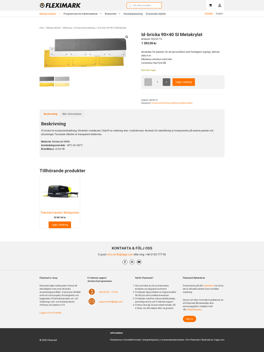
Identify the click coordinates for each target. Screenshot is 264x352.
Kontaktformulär (132, 339)
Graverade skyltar (156, 13)
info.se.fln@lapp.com (120, 254)
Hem (42, 27)
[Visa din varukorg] (210, 5)
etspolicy (154, 339)
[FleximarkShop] (60, 5)
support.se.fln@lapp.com (111, 301)
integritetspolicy (194, 309)
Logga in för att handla (50, 312)
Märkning (67, 27)
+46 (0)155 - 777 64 (108, 292)
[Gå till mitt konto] (219, 5)
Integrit (146, 339)
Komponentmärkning (84, 27)
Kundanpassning (133, 13)
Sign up (189, 319)
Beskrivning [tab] (50, 113)
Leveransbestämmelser (172, 339)
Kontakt (209, 13)
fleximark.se (207, 339)
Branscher (111, 13)
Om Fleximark (193, 339)
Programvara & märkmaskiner (81, 13)
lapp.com (219, 339)
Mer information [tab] (71, 113)
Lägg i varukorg (184, 82)
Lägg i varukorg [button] (60, 224)
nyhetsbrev (209, 285)
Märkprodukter (48, 13)
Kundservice (116, 339)
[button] (127, 37)
